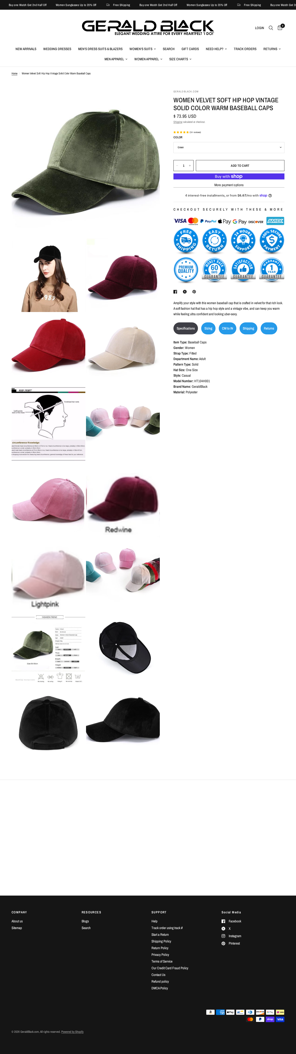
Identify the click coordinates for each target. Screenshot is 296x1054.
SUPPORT (159, 912)
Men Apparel (114, 59)
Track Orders (245, 48)
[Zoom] (150, 99)
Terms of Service (162, 961)
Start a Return (160, 934)
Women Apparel (146, 59)
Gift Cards (190, 48)
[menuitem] (26, 49)
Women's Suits (141, 48)
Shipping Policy (161, 941)
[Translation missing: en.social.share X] (185, 291)
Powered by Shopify (72, 1032)
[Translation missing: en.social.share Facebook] (176, 291)
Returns (270, 48)
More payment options (229, 185)
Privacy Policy (160, 954)
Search (169, 48)
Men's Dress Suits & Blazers (100, 48)
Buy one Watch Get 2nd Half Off (143, 4)
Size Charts (178, 59)
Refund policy (160, 981)
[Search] (270, 28)
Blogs (85, 921)
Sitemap (17, 927)
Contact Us (158, 974)
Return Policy (159, 947)
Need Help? (214, 48)
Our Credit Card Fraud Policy (169, 968)
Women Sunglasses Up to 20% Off (60, 4)
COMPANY (19, 912)
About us (17, 921)
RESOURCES (92, 912)
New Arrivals (25, 48)
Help (154, 921)
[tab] (185, 328)
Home (14, 73)
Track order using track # (167, 927)
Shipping (177, 122)
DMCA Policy (159, 988)
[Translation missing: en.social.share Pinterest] (195, 291)
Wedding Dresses (57, 48)
